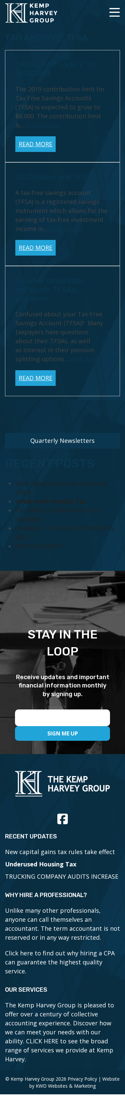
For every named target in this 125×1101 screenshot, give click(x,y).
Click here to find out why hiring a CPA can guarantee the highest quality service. (60, 962)
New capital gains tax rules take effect (60, 852)
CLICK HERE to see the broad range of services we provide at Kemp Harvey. (59, 1050)
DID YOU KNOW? (39, 546)
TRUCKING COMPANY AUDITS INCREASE (61, 876)
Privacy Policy (82, 1079)
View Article (42, 125)
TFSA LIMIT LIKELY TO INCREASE (55, 69)
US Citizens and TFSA (54, 176)
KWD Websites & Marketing (66, 1086)
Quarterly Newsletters (62, 441)
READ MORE (35, 144)
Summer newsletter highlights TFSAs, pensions (50, 289)
